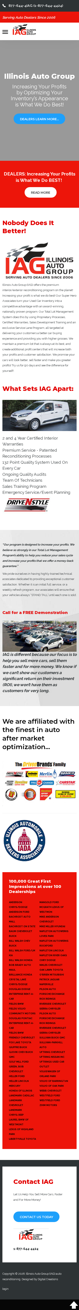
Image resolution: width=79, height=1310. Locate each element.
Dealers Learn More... (39, 119)
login (5, 1288)
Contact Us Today (36, 1217)
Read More (40, 193)
